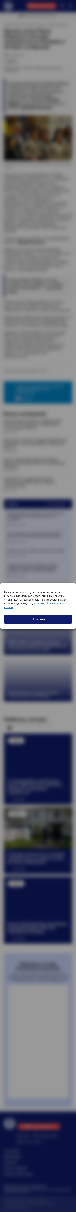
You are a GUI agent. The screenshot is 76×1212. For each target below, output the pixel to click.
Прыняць (38, 619)
